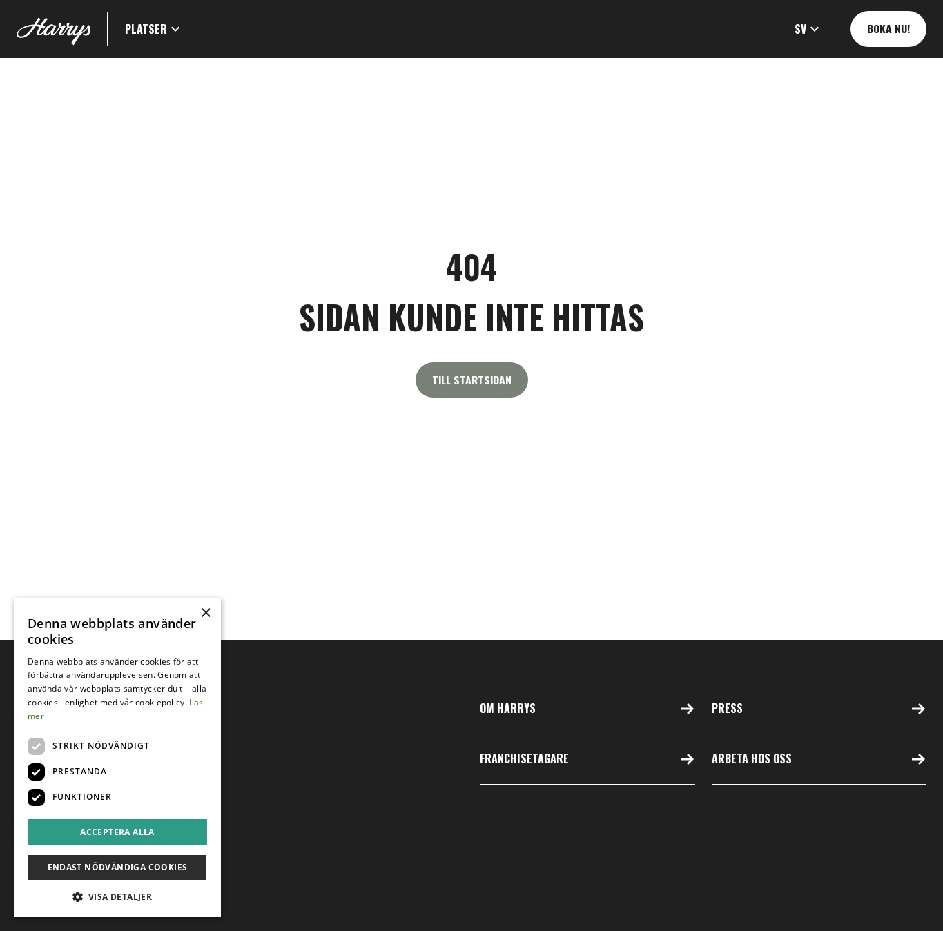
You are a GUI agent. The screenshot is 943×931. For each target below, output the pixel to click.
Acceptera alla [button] (117, 832)
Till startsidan (472, 379)
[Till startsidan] (53, 29)
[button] (154, 29)
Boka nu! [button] (888, 28)
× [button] (205, 613)
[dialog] (117, 757)
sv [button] (800, 29)
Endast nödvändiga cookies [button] (118, 867)
